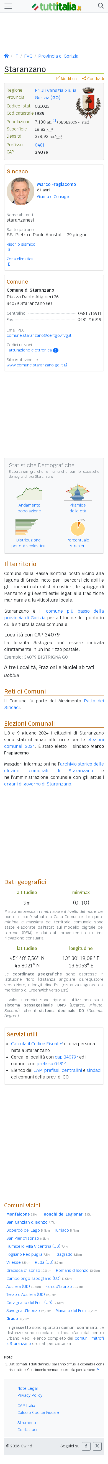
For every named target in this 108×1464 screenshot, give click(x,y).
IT (16, 56)
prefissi (51, 1070)
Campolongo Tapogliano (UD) (39, 1278)
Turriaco (66, 1230)
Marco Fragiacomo (56, 184)
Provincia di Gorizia (58, 56)
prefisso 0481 (50, 1064)
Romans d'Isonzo (78, 1270)
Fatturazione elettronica (31, 350)
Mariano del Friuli (76, 1310)
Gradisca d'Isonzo (29, 1270)
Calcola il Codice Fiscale (36, 1044)
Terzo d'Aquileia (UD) (31, 1294)
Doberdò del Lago (28, 1230)
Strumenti (26, 1422)
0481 (40, 145)
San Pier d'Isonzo (27, 1238)
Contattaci (27, 1429)
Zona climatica (20, 258)
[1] (54, 121)
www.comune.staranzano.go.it (35, 365)
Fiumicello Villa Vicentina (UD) (38, 1246)
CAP (38, 1070)
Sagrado (69, 1254)
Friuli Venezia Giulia (55, 90)
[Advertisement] (54, 1143)
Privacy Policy (29, 1395)
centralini (72, 1070)
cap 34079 (65, 1057)
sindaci (94, 1070)
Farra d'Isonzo (64, 1286)
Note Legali (27, 1388)
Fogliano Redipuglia (29, 1254)
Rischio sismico (21, 244)
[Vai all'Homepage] (56, 5)
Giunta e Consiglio (54, 196)
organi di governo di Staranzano (37, 784)
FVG (28, 56)
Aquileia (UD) (23, 1286)
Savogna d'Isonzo (28, 1310)
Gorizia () (47, 98)
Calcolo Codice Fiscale (38, 1412)
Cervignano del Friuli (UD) (35, 1302)
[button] (100, 6)
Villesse (18, 1262)
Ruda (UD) (49, 1262)
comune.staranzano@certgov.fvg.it (39, 335)
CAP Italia (26, 1405)
